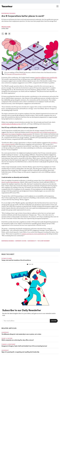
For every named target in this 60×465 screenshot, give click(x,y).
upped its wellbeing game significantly (46, 77)
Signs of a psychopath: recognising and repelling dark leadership (20, 352)
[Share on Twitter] (3, 34)
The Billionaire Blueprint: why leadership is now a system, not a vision (21, 334)
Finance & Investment (8, 344)
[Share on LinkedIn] (6, 34)
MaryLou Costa (6, 27)
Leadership (5, 332)
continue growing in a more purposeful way (33, 234)
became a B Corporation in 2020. (16, 74)
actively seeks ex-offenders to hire (11, 124)
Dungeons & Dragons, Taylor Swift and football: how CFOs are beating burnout (24, 346)
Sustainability (32, 240)
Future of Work (7, 258)
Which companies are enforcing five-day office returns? (18, 340)
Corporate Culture (20, 240)
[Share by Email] (9, 34)
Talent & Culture (7, 338)
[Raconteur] (7, 6)
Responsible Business (8, 13)
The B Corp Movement (43, 240)
